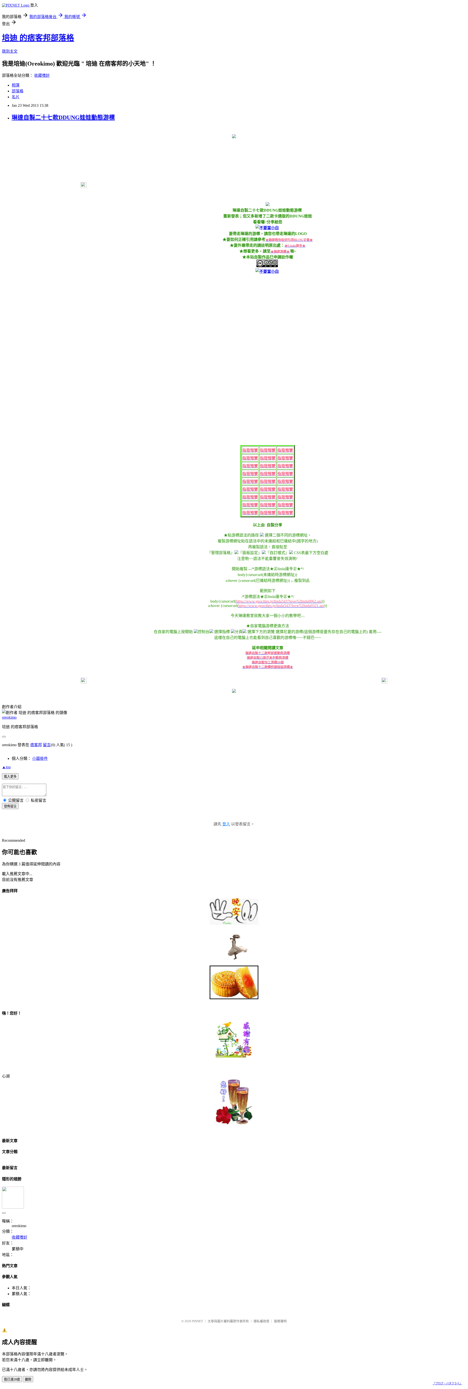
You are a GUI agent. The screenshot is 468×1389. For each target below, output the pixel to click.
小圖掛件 (40, 758)
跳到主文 (10, 51)
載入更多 (10, 776)
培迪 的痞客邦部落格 (38, 37)
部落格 (17, 91)
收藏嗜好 (42, 75)
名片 (16, 97)
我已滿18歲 (12, 1379)
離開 (28, 1379)
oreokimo (9, 717)
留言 (47, 745)
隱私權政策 (261, 1321)
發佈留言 (10, 806)
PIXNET (197, 1321)
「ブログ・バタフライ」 (447, 1383)
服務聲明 (280, 1321)
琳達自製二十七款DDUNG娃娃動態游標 (63, 117)
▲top (6, 767)
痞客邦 (36, 745)
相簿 (16, 85)
